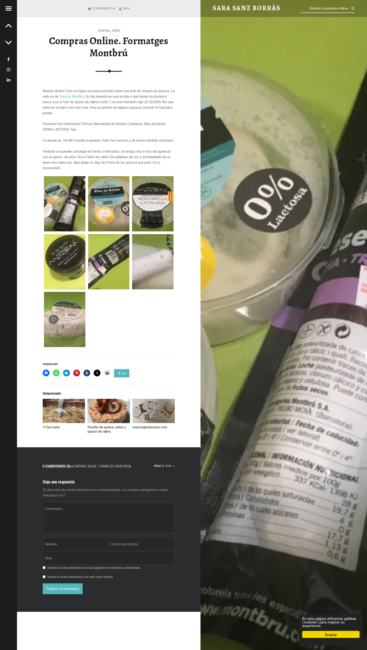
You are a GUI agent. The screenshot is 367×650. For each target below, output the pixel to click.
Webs (116, 31)
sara (126, 8)
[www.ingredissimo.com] (154, 411)
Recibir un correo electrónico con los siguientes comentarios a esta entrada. (94, 567)
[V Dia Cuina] (64, 411)
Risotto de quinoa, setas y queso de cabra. (107, 429)
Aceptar (331, 634)
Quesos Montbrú (71, 96)
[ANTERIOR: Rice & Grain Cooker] (8, 42)
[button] (64, 203)
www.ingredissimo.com (150, 427)
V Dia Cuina (51, 427)
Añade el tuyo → (164, 465)
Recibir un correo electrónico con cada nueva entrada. (80, 576)
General (104, 31)
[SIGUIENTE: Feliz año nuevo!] (8, 25)
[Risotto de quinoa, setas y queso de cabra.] (109, 411)
